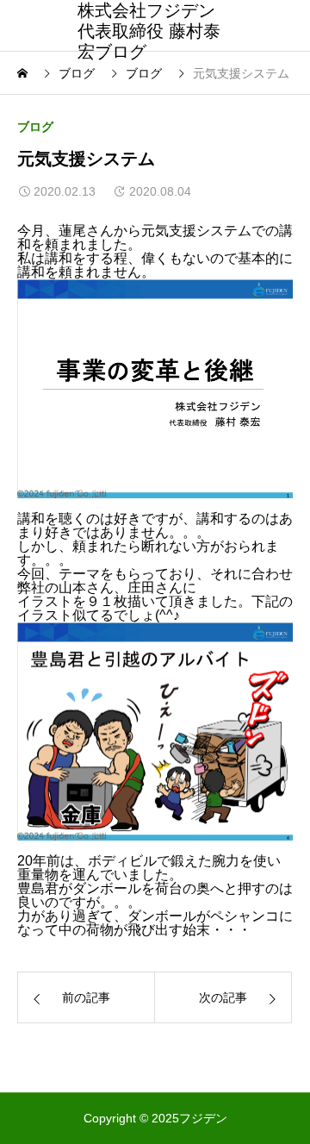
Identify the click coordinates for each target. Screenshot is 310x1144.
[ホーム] (24, 73)
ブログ (35, 127)
